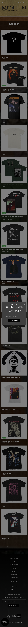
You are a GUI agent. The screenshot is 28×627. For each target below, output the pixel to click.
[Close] (24, 304)
